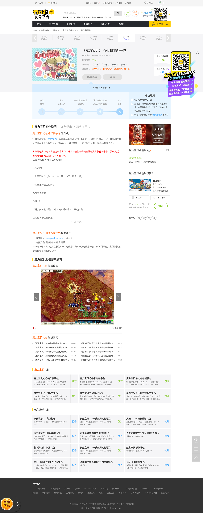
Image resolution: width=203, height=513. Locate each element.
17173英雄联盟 (130, 489)
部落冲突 (122, 493)
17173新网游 (54, 489)
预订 (123, 65)
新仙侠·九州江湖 (69, 17)
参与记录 (68, 126)
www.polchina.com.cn (55, 238)
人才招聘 (83, 504)
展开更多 (78, 222)
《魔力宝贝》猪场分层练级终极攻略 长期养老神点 (98, 352)
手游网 (67, 489)
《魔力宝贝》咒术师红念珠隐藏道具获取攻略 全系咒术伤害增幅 (52, 356)
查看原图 (118, 328)
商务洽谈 (102, 504)
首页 (39, 24)
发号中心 (45, 30)
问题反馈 (135, 13)
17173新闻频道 (38, 489)
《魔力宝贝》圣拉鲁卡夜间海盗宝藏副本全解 (98, 360)
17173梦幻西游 (90, 489)
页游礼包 (88, 24)
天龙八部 (107, 17)
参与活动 (92, 77)
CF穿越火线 (158, 489)
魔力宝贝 (157, 181)
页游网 (77, 489)
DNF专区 (145, 489)
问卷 (105, 65)
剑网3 (80, 493)
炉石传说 (116, 489)
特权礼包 (128, 13)
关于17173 (73, 504)
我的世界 (46, 493)
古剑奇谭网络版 (97, 17)
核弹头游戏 (135, 493)
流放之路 (91, 493)
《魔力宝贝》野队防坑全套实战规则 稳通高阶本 (98, 343)
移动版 (121, 24)
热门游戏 (150, 3)
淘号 (112, 77)
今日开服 (118, 3)
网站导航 (54, 3)
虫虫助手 (165, 493)
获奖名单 (83, 126)
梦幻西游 (79, 17)
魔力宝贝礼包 (68, 30)
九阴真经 (87, 17)
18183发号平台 (150, 493)
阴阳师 (35, 493)
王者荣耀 (70, 493)
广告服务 (93, 504)
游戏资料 (139, 198)
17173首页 (39, 3)
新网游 (88, 3)
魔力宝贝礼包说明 (47, 126)
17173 (35, 30)
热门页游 (128, 3)
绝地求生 (58, 493)
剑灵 (101, 493)
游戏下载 (161, 198)
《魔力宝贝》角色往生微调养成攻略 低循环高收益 (52, 343)
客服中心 (120, 504)
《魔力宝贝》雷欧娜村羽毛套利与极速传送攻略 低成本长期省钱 (52, 352)
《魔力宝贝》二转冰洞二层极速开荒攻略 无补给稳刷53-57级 (98, 356)
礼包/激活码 (107, 3)
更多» (168, 150)
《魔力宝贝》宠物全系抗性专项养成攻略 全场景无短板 (98, 348)
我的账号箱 (162, 24)
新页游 (96, 3)
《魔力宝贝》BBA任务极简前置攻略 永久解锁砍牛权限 (52, 348)
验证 (114, 65)
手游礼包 (70, 24)
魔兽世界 (104, 489)
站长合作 (105, 24)
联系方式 (111, 504)
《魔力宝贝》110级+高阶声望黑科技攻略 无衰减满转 (52, 360)
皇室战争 (111, 493)
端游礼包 (53, 24)
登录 (96, 65)
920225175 (52, 139)
